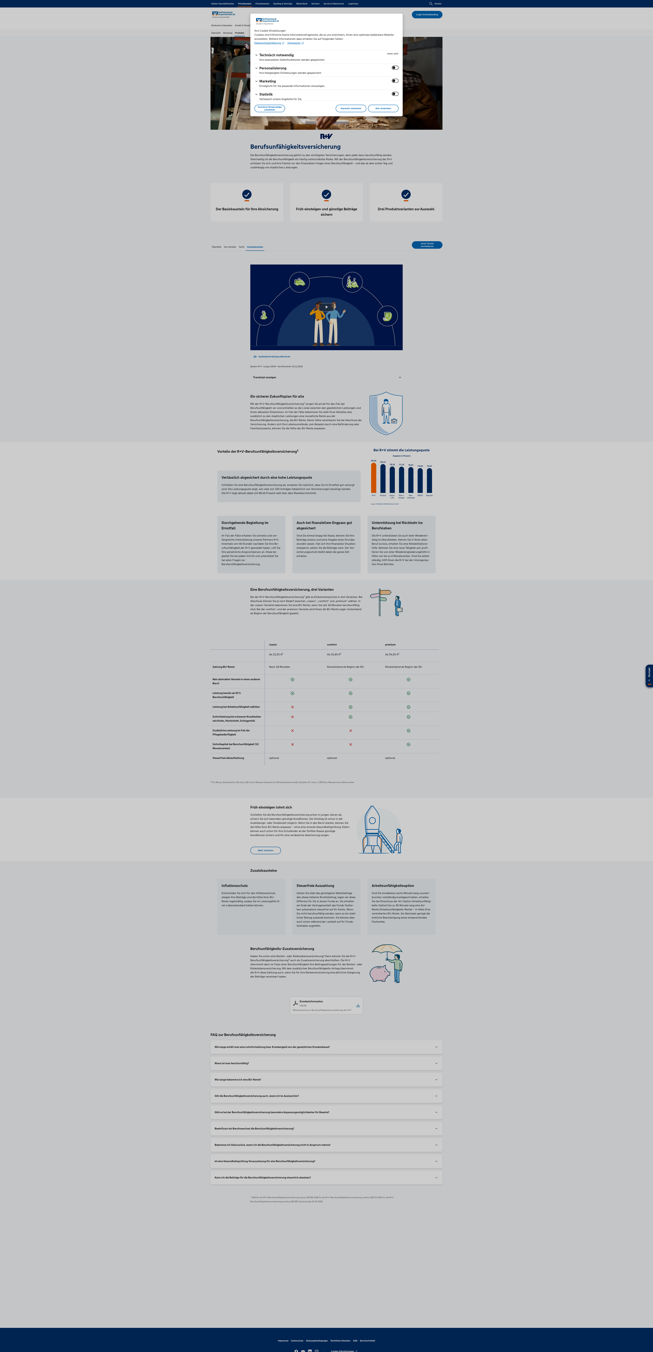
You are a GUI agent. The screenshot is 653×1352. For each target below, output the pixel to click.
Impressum (294, 43)
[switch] (395, 68)
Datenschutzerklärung (268, 43)
